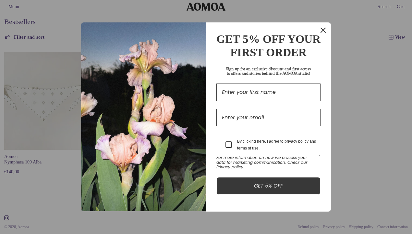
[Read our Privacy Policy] (319, 158)
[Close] (323, 30)
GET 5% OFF (268, 185)
